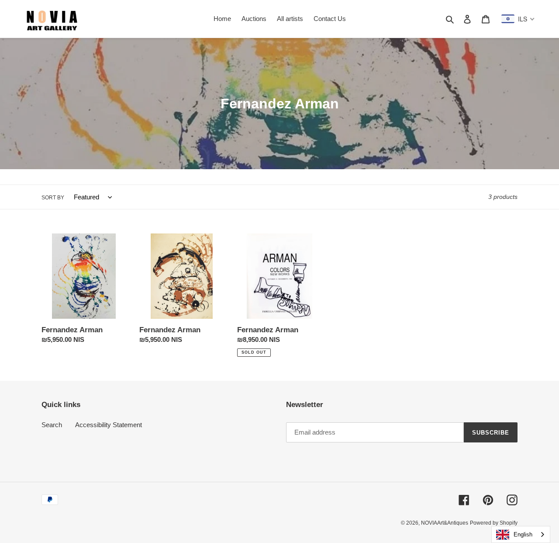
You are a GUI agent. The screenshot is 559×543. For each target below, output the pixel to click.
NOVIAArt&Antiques (444, 523)
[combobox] (520, 534)
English (523, 534)
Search (51, 424)
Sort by (52, 198)
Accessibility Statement (108, 424)
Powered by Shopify (494, 523)
